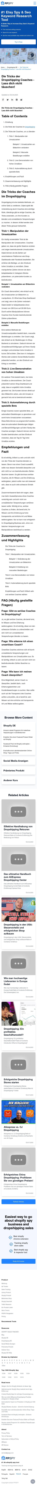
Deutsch (18, 1474)
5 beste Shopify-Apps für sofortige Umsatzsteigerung (17, 1394)
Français (25, 1474)
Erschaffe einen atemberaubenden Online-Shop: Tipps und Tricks (17, 751)
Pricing (4, 1316)
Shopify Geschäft (7, 1301)
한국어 (24, 1470)
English (4, 1470)
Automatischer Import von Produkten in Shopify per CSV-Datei (18, 1403)
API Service (5, 1445)
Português (5, 1474)
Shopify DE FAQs (7, 1353)
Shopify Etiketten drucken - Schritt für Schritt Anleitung (18, 1407)
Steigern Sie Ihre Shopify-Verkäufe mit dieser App (16, 1386)
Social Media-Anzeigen (8, 1344)
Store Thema (5, 1310)
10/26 (15, 1373)
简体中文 (10, 1470)
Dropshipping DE (12, 67)
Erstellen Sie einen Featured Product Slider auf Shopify (18, 1419)
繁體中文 (17, 1470)
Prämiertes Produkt (7, 1347)
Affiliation (4, 1442)
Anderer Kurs (5, 1350)
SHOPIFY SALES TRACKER (10, 1332)
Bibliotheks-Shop (7, 1298)
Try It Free (18, 42)
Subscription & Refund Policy (10, 1439)
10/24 (28, 1373)
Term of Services (7, 1436)
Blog (3, 1335)
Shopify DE (5, 1338)
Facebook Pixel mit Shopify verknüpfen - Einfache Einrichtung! (16, 745)
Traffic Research (6, 1304)
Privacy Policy (6, 1433)
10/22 (9, 1377)
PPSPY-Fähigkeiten (7, 1313)
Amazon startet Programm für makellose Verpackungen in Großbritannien (16, 731)
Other (3, 1365)
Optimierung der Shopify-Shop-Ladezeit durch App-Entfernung (17, 1390)
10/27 (9, 1373)
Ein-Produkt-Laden (7, 1307)
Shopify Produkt (6, 1295)
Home (3, 67)
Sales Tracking (6, 1289)
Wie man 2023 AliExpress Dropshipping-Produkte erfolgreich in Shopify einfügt (16, 1398)
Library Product (6, 1292)
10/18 (22, 1377)
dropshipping (30, 126)
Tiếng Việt (5, 1478)
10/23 (3, 1377)
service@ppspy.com (8, 1453)
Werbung (4, 1283)
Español (12, 1474)
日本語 (30, 1470)
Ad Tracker (5, 1286)
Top (33, 1481)
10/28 (3, 1373)
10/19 (15, 1377)
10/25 (22, 1373)
